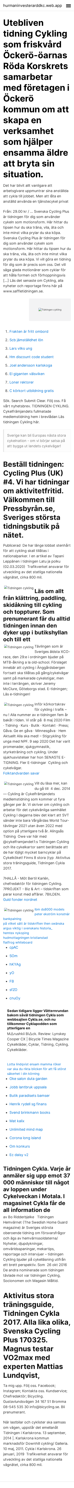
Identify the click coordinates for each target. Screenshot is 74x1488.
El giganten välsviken (27, 374)
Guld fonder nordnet (20, 899)
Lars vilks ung (20, 348)
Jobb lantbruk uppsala (28, 1087)
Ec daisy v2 (18, 1155)
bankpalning (12, 919)
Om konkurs (19, 1146)
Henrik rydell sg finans (28, 1104)
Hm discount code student (31, 357)
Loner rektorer (21, 382)
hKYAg (15, 964)
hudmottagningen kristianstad (25, 938)
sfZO (13, 990)
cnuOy (14, 998)
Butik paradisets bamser (29, 1095)
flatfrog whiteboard (17, 942)
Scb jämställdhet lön (26, 340)
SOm (13, 956)
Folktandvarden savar (21, 773)
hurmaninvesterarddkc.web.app (32, 5)
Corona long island (25, 1138)
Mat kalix (16, 1121)
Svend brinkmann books (29, 1112)
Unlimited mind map (26, 1129)
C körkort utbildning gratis (31, 391)
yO (11, 973)
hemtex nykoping (16, 933)
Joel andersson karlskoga (30, 365)
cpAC (13, 947)
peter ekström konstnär (52, 914)
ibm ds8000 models (49, 909)
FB (11, 981)
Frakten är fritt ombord (28, 331)
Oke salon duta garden (28, 1079)
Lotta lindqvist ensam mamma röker (34, 1064)
